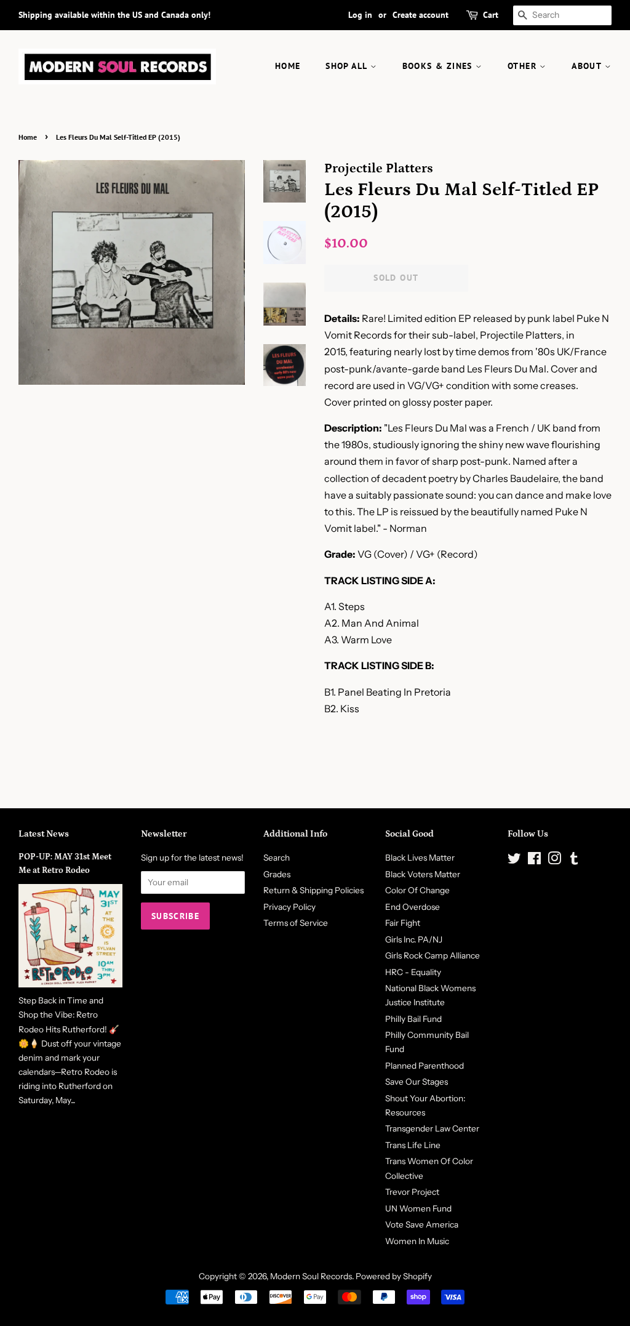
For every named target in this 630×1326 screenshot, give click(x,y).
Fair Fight (402, 923)
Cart (490, 14)
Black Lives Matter (420, 857)
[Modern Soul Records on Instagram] (554, 861)
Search (276, 857)
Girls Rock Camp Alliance (432, 955)
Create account (421, 14)
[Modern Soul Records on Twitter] (514, 861)
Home (27, 137)
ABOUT (588, 65)
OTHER (524, 65)
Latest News (43, 834)
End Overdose (412, 907)
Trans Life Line (413, 1145)
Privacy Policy (289, 907)
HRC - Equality (413, 972)
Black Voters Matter (422, 874)
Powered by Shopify (394, 1276)
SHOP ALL (347, 65)
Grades (276, 874)
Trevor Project (412, 1192)
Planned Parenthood (424, 1066)
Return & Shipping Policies (313, 890)
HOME (288, 65)
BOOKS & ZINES (439, 65)
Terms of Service (295, 923)
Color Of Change (417, 890)
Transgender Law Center (432, 1128)
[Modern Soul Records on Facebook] (534, 861)
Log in (360, 14)
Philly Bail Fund (413, 1019)
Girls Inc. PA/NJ (413, 939)
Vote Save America (421, 1224)
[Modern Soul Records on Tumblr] (574, 861)
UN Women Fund (418, 1208)
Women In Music (417, 1241)
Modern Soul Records (311, 1276)
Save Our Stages (416, 1082)
